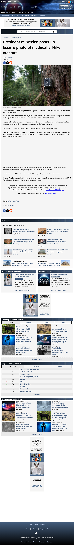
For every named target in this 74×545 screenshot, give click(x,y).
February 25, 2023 (50, 193)
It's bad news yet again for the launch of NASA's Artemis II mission (23, 252)
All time (59, 366)
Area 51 (22, 379)
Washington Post (13, 201)
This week (13, 366)
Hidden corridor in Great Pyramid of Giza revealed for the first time (49, 264)
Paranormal (24, 389)
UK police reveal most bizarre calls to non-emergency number (23, 405)
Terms (23, 542)
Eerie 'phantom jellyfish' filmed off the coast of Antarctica (22, 264)
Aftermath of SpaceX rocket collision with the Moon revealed (24, 350)
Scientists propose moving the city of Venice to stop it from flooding (23, 242)
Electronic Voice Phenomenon (30, 369)
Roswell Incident (25, 384)
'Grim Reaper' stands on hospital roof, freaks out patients (24, 230)
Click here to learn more (22, 290)
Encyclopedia (44, 529)
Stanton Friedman (26, 391)
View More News (37, 359)
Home (3, 12)
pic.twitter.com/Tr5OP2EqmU (55, 190)
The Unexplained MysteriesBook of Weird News (24, 275)
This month (36, 366)
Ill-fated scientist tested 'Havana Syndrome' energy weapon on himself (58, 252)
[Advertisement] (37, 152)
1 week (11, 322)
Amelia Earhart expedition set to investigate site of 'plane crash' (60, 351)
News (8, 12)
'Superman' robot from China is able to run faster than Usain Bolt (24, 339)
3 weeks (46, 322)
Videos (19, 12)
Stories (24, 12)
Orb (21, 382)
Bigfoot (22, 386)
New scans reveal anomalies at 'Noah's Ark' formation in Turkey (60, 329)
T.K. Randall (9, 57)
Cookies (42, 542)
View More (37, 394)
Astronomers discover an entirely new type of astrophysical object (59, 339)
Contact (63, 2)
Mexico (12, 205)
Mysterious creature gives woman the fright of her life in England (24, 329)
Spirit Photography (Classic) (29, 377)
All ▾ (21, 32)
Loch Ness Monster (26, 372)
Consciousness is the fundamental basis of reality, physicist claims (56, 242)
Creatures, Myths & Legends (29, 15)
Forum (13, 12)
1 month (63, 322)
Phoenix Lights (25, 374)
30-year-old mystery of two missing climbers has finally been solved (60, 405)
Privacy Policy (32, 542)
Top (30, 525)
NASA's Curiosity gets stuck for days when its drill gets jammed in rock (58, 231)
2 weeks (28, 322)
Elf (8, 205)
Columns (30, 12)
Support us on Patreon (59, 274)
